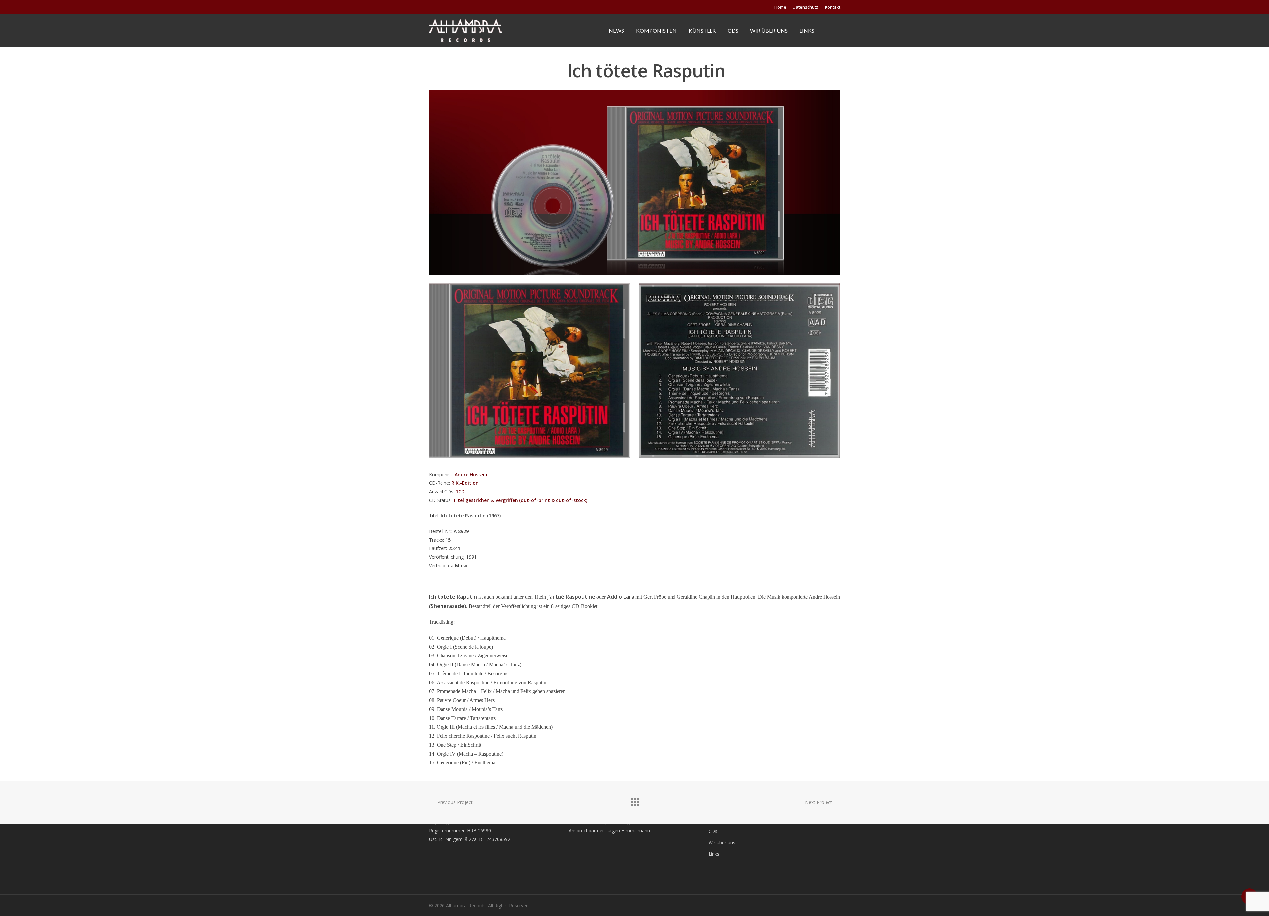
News (616, 30)
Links (807, 30)
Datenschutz (805, 7)
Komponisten (656, 30)
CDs (733, 30)
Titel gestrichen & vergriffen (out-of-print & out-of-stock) (520, 500)
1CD (460, 491)
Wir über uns (769, 30)
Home (780, 7)
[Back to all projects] (634, 800)
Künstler (702, 30)
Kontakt (832, 7)
